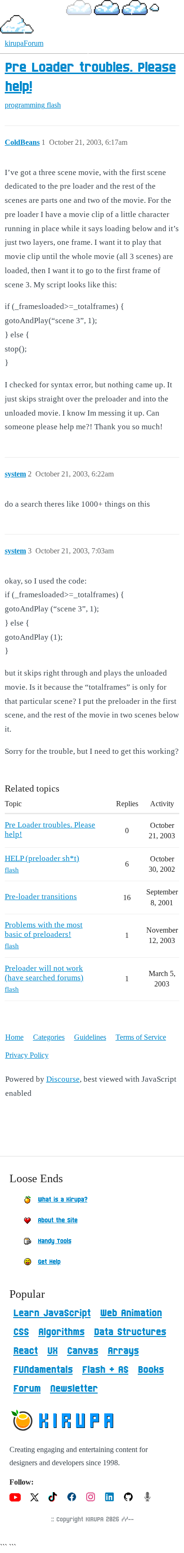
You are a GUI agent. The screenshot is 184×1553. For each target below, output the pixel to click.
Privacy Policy (27, 1055)
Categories (49, 1037)
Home (14, 1037)
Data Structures (130, 1332)
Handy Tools (54, 1241)
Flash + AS (105, 1370)
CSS (21, 1332)
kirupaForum (24, 43)
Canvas (82, 1351)
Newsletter (74, 1388)
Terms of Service (141, 1037)
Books (151, 1370)
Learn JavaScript (52, 1313)
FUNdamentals (43, 1370)
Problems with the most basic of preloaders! (44, 929)
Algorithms (61, 1332)
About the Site (57, 1220)
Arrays (123, 1351)
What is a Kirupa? (62, 1199)
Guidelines (90, 1037)
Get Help (49, 1262)
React (25, 1351)
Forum (27, 1388)
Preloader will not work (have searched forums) (44, 973)
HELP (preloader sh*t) (42, 858)
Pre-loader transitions (41, 896)
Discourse (63, 1079)
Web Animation (131, 1313)
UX (52, 1351)
